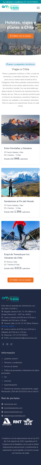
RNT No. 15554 (7, 326)
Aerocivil (7, 381)
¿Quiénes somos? (11, 358)
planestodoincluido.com (13, 412)
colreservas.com (10, 404)
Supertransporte (10, 385)
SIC (5, 377)
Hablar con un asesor (21, 36)
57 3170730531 (31, 2)
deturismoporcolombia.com (14, 416)
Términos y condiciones (13, 362)
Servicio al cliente (11, 366)
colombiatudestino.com (13, 408)
